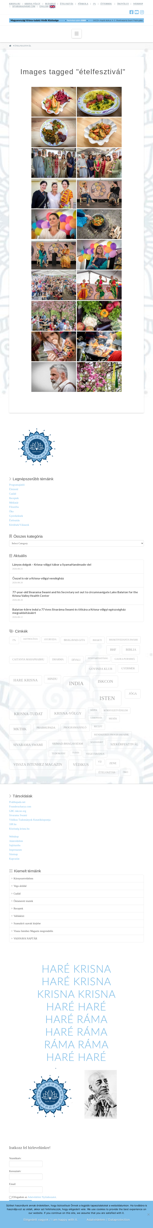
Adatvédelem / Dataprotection (108, 1219)
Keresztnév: (15, 1171)
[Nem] (148, 1214)
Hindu (52, 678)
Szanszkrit (96, 742)
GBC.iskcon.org (17, 811)
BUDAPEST (50, 4)
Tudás (75, 753)
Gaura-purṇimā (125, 659)
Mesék (113, 718)
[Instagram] (142, 12)
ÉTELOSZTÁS (66, 4)
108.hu (12, 824)
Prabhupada (46, 727)
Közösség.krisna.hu (19, 828)
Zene (112, 763)
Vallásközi (19, 916)
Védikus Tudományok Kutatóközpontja (30, 819)
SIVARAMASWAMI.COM (23, 6)
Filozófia (14, 507)
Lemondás (96, 718)
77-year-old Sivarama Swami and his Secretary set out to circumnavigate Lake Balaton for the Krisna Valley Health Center (75, 593)
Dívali (76, 659)
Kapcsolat (14, 858)
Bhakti (97, 640)
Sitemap (13, 854)
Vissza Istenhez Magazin (37, 764)
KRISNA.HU (14, 4)
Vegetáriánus (95, 753)
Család (12, 493)
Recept (98, 726)
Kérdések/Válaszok (19, 524)
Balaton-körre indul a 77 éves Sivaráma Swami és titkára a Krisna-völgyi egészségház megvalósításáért (69, 611)
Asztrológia (30, 639)
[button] (76, 33)
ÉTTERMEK (106, 4)
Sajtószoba (14, 845)
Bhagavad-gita (74, 640)
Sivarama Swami (28, 745)
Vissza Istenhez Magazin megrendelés (33, 931)
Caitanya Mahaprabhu (28, 659)
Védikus (81, 765)
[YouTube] (137, 12)
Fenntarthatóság (98, 658)
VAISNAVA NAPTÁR (25, 938)
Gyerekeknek (16, 516)
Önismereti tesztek (23, 901)
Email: (12, 1184)
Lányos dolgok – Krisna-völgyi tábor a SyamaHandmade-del (51, 564)
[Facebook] (131, 12)
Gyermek (128, 668)
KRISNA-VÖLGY (32, 4)
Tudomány (58, 753)
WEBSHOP (138, 4)
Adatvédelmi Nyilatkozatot (42, 1197)
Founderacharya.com (20, 806)
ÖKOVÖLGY (123, 4)
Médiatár (13, 502)
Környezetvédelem (116, 710)
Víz (100, 762)
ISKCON (105, 681)
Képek (93, 710)
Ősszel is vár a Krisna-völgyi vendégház (38, 578)
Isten (107, 698)
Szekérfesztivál (124, 744)
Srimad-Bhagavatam (67, 743)
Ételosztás (14, 520)
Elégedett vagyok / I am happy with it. (51, 1219)
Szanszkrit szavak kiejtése (27, 923)
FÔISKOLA (83, 4)
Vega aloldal (20, 886)
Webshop (14, 836)
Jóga (133, 693)
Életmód (13, 489)
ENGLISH (44, 6)
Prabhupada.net (17, 802)
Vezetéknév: (15, 1158)
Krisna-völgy (68, 713)
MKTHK (20, 729)
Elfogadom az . (34, 1197)
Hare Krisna (25, 680)
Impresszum (15, 849)
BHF (113, 649)
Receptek (14, 498)
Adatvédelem (16, 841)
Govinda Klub (100, 668)
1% (94, 4)
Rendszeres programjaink (111, 734)
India (76, 683)
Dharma (58, 659)
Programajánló (17, 484)
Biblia (131, 649)
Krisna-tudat (28, 714)
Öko (11, 511)
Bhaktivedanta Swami (123, 640)
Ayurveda (50, 639)
